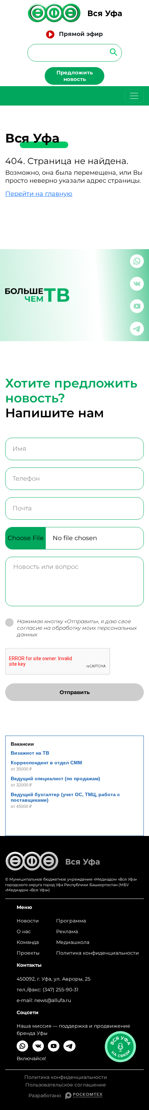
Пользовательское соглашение (65, 1085)
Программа (71, 921)
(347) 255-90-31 (60, 989)
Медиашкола (72, 942)
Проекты (28, 953)
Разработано (46, 1095)
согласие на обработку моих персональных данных (77, 631)
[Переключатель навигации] (134, 96)
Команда (28, 942)
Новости (28, 921)
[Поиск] (111, 51)
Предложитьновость (74, 75)
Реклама (67, 931)
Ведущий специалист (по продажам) (55, 778)
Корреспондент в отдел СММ (46, 762)
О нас (24, 931)
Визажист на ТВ (30, 753)
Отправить (75, 692)
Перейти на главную (38, 194)
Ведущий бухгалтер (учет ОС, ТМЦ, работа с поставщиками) (65, 797)
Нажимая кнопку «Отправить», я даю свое (77, 628)
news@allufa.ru (52, 1000)
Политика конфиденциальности (97, 953)
